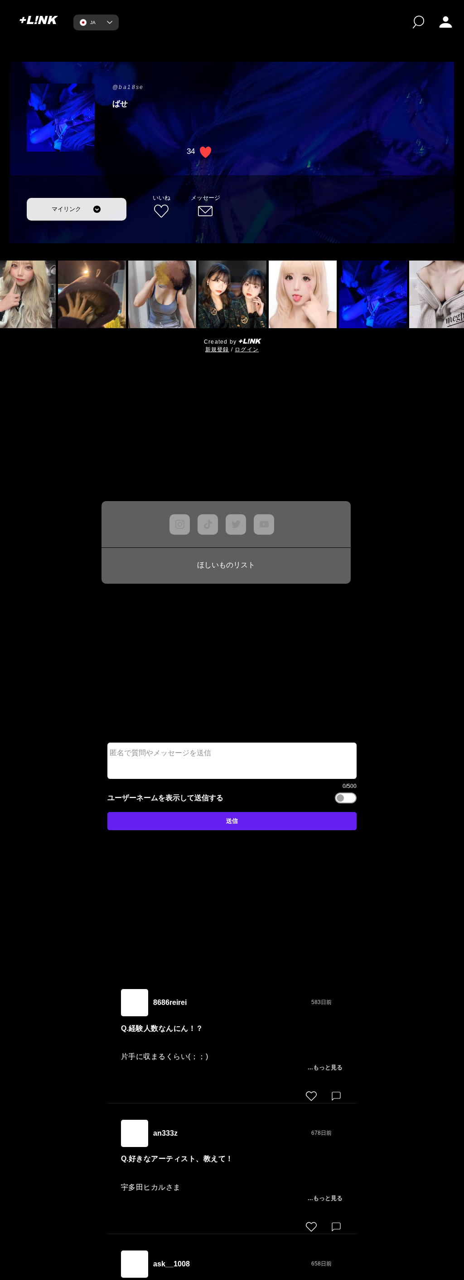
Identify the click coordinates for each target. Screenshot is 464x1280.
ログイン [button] (247, 349)
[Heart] (311, 1096)
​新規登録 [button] (217, 349)
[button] (446, 22)
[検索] (418, 22)
